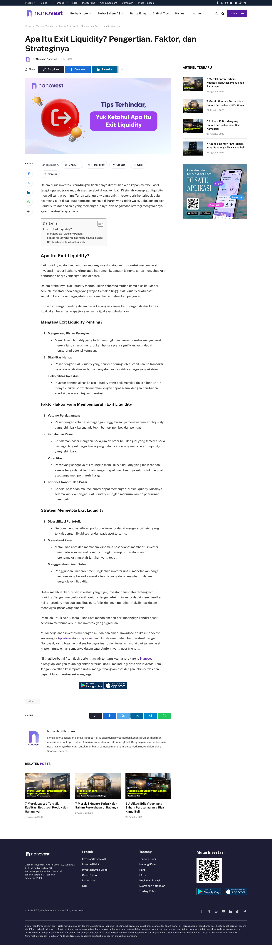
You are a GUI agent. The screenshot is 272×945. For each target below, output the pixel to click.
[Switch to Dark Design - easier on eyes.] (217, 13)
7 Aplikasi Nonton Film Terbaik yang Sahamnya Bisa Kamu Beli (225, 145)
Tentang (59, 2)
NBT (74, 2)
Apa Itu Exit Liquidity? (57, 229)
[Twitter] (28, 183)
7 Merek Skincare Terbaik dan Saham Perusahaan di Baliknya (96, 805)
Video (44, 2)
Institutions (88, 2)
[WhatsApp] (28, 201)
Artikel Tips (161, 13)
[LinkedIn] (28, 192)
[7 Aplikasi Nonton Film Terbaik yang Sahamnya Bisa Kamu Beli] (193, 149)
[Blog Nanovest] (44, 13)
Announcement (108, 2)
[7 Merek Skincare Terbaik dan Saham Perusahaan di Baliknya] (97, 786)
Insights (196, 13)
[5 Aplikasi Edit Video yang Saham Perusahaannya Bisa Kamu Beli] (148, 786)
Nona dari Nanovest (46, 59)
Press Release (146, 2)
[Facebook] (28, 173)
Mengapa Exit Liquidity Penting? (66, 233)
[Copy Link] (28, 211)
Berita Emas (138, 13)
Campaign (127, 2)
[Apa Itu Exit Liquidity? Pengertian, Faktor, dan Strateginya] (98, 153)
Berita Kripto (79, 13)
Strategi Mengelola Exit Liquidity (66, 241)
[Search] (223, 13)
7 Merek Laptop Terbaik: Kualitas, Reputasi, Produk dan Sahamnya (46, 807)
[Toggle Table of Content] (99, 223)
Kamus (180, 13)
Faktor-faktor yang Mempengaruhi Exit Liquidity (75, 237)
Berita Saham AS (109, 13)
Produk (29, 2)
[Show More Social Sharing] (122, 69)
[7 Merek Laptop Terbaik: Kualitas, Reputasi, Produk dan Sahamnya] (47, 786)
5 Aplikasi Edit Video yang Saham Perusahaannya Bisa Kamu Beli (144, 807)
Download (237, 13)
